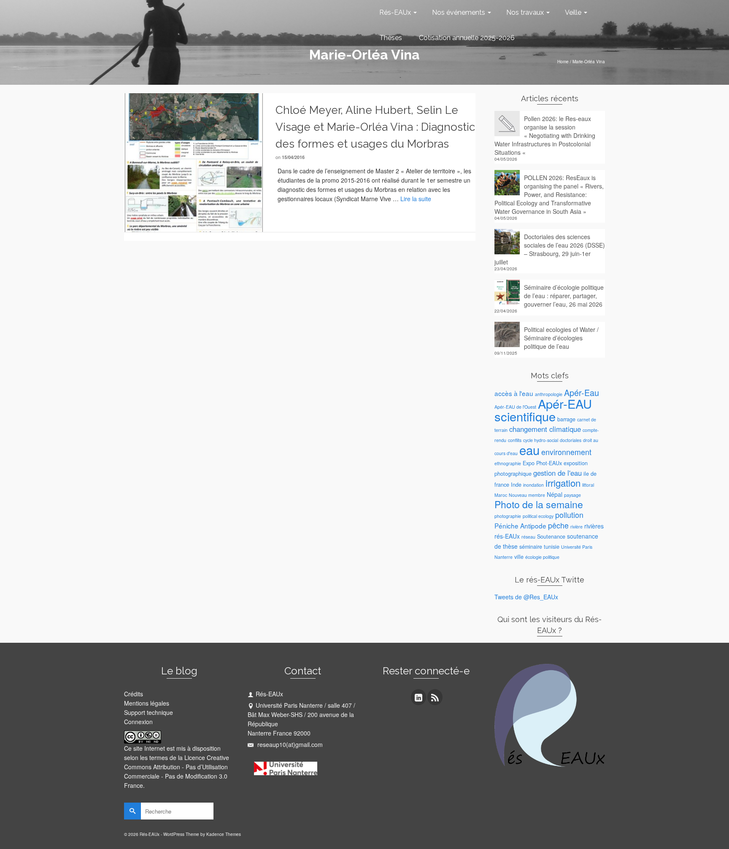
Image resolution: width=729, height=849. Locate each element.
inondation (533, 485)
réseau (528, 537)
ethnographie (507, 463)
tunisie (551, 546)
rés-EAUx (507, 536)
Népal (554, 494)
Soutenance (551, 536)
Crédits (133, 694)
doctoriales (570, 440)
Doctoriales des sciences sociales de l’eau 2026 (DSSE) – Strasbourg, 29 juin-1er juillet (549, 249)
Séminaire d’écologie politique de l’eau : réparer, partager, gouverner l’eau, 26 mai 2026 (564, 295)
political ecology (538, 516)
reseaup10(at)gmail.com (289, 744)
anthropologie (548, 394)
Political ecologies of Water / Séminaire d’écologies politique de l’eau (561, 337)
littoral (588, 485)
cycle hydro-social (540, 440)
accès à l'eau (513, 393)
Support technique (148, 712)
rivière (576, 526)
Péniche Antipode (520, 525)
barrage (566, 419)
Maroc (500, 495)
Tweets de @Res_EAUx (526, 597)
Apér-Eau (581, 392)
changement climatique (545, 429)
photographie (507, 516)
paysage (572, 495)
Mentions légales (146, 703)
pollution (569, 514)
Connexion (138, 721)
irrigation (562, 482)
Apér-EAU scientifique (543, 410)
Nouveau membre (527, 495)
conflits (514, 440)
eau (529, 449)
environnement (566, 452)
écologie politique (542, 557)
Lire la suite (415, 198)
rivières (594, 526)
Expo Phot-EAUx (542, 463)
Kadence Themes (223, 834)
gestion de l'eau (557, 473)
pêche (558, 525)
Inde (516, 484)
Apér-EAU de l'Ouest (515, 407)
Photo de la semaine (538, 504)
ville (519, 557)
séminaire (530, 546)
